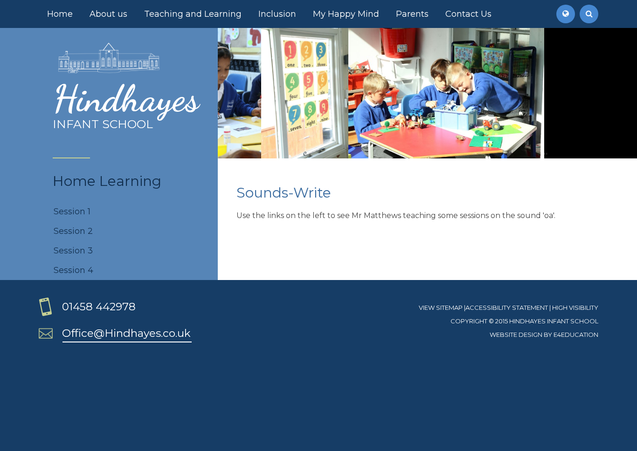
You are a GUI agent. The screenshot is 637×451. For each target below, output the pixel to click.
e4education (576, 334)
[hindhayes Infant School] (109, 71)
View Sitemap (441, 307)
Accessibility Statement (506, 307)
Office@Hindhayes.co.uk (126, 333)
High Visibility (575, 307)
